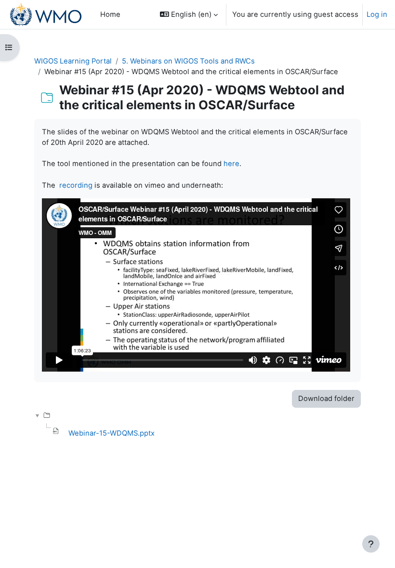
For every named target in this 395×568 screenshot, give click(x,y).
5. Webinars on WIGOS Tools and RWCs (188, 61)
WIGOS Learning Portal (73, 61)
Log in (377, 14)
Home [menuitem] (110, 14)
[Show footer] (371, 544)
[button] (189, 14)
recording (75, 185)
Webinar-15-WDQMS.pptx (111, 433)
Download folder (326, 398)
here (231, 163)
